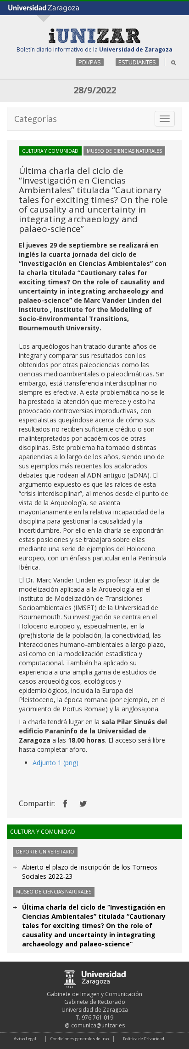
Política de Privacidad (143, 1039)
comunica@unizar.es (98, 1025)
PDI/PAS (89, 62)
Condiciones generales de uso (79, 1039)
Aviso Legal (25, 1039)
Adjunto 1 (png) (55, 762)
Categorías (35, 118)
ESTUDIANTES (137, 62)
